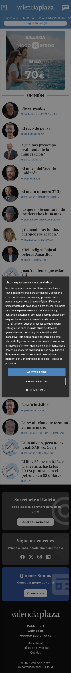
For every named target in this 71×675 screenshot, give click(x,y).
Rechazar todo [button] (36, 381)
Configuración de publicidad (48, 350)
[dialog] (35, 336)
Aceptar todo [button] (36, 372)
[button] (35, 390)
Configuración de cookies (35, 359)
